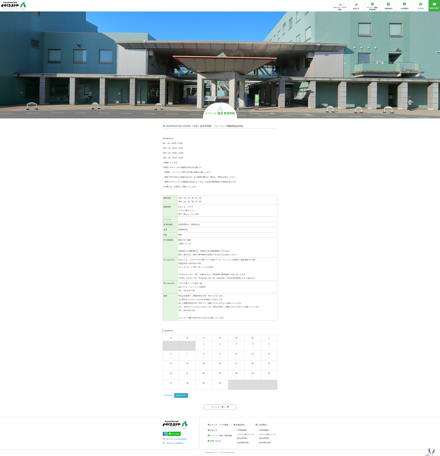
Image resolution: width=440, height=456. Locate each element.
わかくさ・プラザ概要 (219, 425)
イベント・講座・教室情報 (221, 436)
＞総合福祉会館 (242, 443)
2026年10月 (180, 395)
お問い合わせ (215, 441)
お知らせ (213, 430)
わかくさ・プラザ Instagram (176, 439)
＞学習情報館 (241, 430)
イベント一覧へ (218, 407)
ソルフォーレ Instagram (174, 443)
